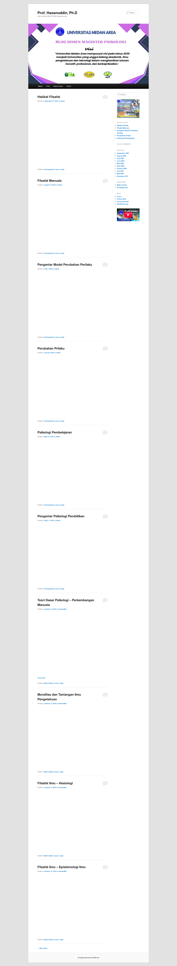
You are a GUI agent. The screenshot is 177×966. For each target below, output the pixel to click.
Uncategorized (49, 169)
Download (41, 677)
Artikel (69, 86)
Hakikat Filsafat (48, 96)
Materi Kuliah (58, 86)
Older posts (42, 948)
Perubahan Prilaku (51, 348)
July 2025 (120, 158)
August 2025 (121, 156)
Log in (119, 196)
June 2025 (120, 161)
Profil (48, 86)
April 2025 (120, 166)
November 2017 (122, 176)
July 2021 (120, 171)
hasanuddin (62, 609)
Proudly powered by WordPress (88, 957)
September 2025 (123, 153)
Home (40, 86)
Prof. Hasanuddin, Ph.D (57, 12)
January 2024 (122, 168)
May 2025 (120, 163)
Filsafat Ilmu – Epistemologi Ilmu (61, 867)
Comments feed (123, 201)
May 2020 (120, 173)
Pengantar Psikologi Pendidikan (60, 516)
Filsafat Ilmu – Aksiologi (55, 783)
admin (62, 101)
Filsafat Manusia (49, 180)
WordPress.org (122, 204)
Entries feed (121, 199)
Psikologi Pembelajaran (54, 432)
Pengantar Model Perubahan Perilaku (64, 264)
